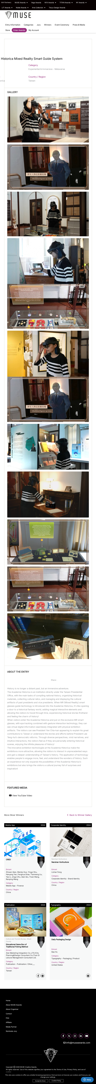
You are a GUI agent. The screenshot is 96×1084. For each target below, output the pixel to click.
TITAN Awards (65, 3)
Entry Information (12, 25)
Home (8, 1000)
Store (7, 30)
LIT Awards (6, 8)
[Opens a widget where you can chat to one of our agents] (87, 1080)
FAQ (7, 1018)
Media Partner (11, 1027)
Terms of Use (61, 1069)
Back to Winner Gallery (80, 815)
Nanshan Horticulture (60, 862)
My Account (34, 30)
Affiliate (9, 1022)
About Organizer (12, 1009)
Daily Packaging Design (61, 939)
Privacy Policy (72, 1069)
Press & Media (79, 25)
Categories (28, 25)
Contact (9, 1014)
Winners (47, 25)
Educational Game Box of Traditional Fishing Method (17, 945)
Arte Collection (38, 8)
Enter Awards (19, 30)
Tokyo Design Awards (57, 8)
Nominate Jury (11, 1031)
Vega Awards (36, 3)
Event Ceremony (62, 25)
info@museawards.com (78, 1042)
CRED (8, 859)
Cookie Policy (56, 1081)
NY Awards (80, 3)
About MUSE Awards (14, 1005)
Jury (39, 25)
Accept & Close (40, 1081)
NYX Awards (49, 3)
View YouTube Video (22, 795)
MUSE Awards (20, 3)
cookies (8, 1072)
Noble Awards (21, 8)
